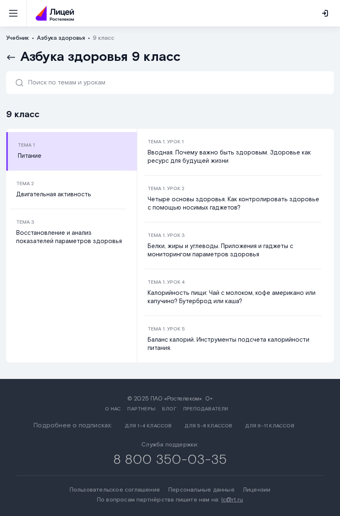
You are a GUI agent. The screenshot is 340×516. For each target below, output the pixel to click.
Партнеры (141, 409)
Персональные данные (201, 490)
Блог (169, 409)
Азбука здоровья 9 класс (100, 57)
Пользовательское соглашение (115, 490)
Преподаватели (205, 409)
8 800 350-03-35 (170, 459)
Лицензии (257, 490)
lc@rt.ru (232, 500)
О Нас (113, 409)
